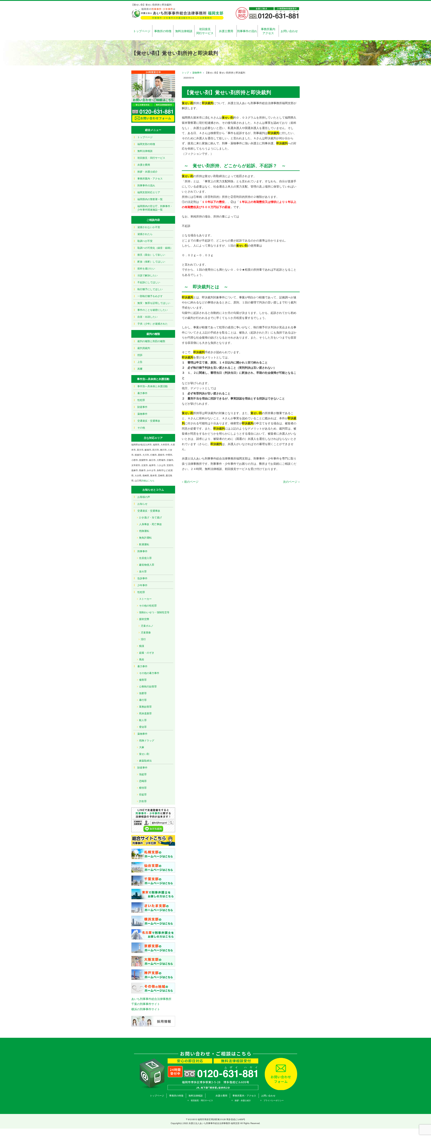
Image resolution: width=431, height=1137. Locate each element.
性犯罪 (141, 400)
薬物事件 (197, 72)
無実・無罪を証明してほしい (153, 303)
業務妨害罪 (145, 706)
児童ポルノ (147, 625)
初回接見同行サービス (204, 31)
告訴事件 (142, 578)
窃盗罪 (143, 794)
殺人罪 (143, 720)
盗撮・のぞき (146, 652)
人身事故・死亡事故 (150, 524)
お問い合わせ (289, 31)
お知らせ (142, 503)
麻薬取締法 (145, 760)
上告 (139, 361)
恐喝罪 (143, 781)
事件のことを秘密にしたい (152, 309)
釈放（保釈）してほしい (151, 261)
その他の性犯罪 (148, 605)
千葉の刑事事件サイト (145, 1004)
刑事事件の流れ (247, 31)
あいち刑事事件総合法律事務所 (151, 999)
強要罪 (143, 693)
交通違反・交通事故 (148, 420)
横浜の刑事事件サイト (145, 1009)
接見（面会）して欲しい (151, 254)
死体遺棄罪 (145, 713)
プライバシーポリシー (273, 1100)
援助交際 (144, 619)
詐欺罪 (143, 801)
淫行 (143, 639)
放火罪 (143, 571)
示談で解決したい (147, 275)
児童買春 (146, 632)
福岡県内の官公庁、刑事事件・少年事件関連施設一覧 (155, 207)
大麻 (141, 747)
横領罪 (143, 787)
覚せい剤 (144, 754)
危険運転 (144, 531)
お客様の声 (143, 497)
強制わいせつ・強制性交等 (154, 612)
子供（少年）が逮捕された (152, 323)
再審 (139, 368)
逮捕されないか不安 (148, 227)
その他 (141, 427)
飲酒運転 (144, 544)
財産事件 (142, 407)
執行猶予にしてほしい (150, 289)
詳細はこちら (147, 480)
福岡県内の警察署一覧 (150, 199)
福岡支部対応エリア (148, 192)
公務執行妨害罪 (148, 686)
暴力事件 (142, 393)
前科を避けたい (146, 268)
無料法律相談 (183, 31)
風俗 (141, 659)
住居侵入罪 (145, 558)
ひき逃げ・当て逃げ (150, 517)
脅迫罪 (143, 726)
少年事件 (142, 585)
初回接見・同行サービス (151, 157)
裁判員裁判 (143, 348)
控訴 (139, 355)
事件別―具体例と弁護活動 (152, 386)
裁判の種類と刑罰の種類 (151, 341)
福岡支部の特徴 (146, 144)
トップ (185, 72)
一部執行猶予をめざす (150, 296)
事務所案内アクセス (268, 31)
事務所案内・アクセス (150, 178)
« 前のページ (190, 481)
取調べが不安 (145, 241)
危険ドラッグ (146, 740)
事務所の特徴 (162, 31)
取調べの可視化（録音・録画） (155, 247)
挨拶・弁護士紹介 (147, 171)
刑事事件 (142, 551)
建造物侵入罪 (146, 564)
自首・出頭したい (147, 316)
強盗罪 (143, 774)
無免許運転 (145, 537)
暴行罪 (143, 700)
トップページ (141, 31)
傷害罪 (143, 679)
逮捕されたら (145, 234)
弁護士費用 (226, 31)
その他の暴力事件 (149, 673)
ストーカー (145, 598)
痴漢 (141, 646)
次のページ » (291, 481)
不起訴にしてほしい (148, 282)
